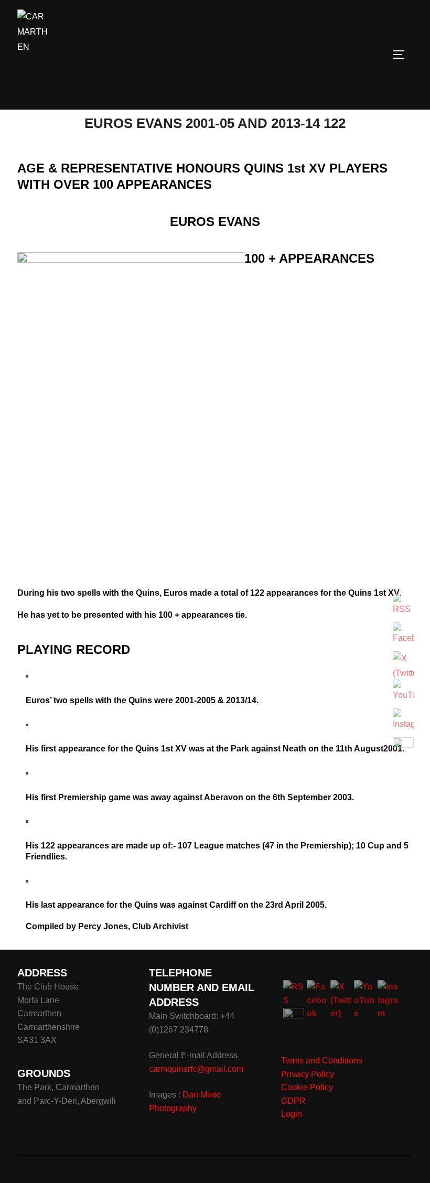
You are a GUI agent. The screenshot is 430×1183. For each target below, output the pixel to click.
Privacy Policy (307, 1074)
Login (291, 1114)
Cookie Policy (307, 1087)
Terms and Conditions (321, 1060)
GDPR (293, 1100)
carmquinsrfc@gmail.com (196, 1068)
